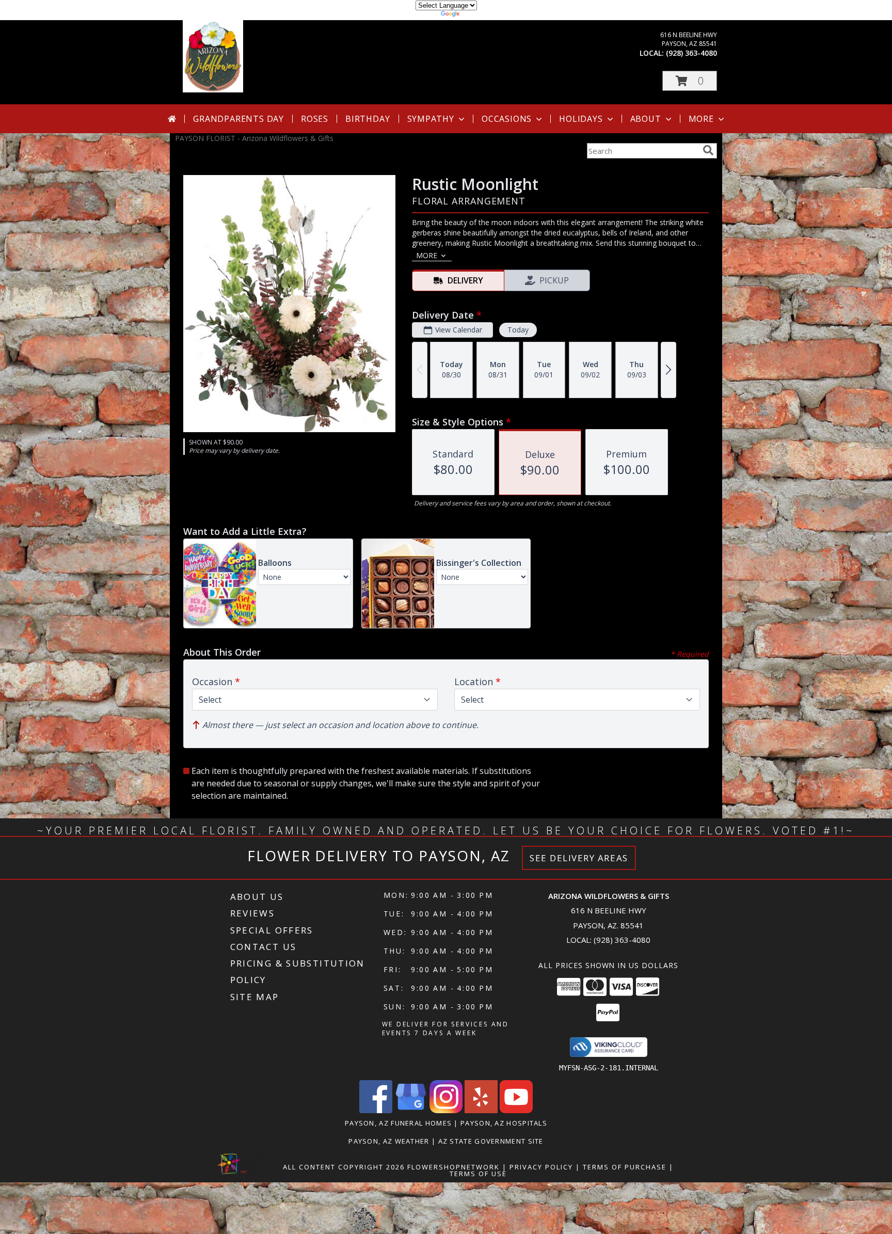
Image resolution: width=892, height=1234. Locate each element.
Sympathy (430, 118)
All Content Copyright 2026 (344, 1167)
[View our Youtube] (516, 1110)
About (645, 118)
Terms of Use (478, 1173)
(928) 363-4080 (691, 53)
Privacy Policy (541, 1167)
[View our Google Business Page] (410, 1110)
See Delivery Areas (579, 858)
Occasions (507, 118)
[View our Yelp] (481, 1110)
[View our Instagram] (446, 1110)
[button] (689, 81)
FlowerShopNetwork (453, 1167)
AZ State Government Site (491, 1141)
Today (518, 330)
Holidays (580, 118)
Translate (477, 15)
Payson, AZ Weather (388, 1141)
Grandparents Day (238, 118)
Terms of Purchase (624, 1167)
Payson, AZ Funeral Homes (398, 1123)
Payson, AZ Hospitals (503, 1123)
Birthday (367, 118)
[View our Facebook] (375, 1110)
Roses (314, 118)
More (701, 118)
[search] (708, 150)
